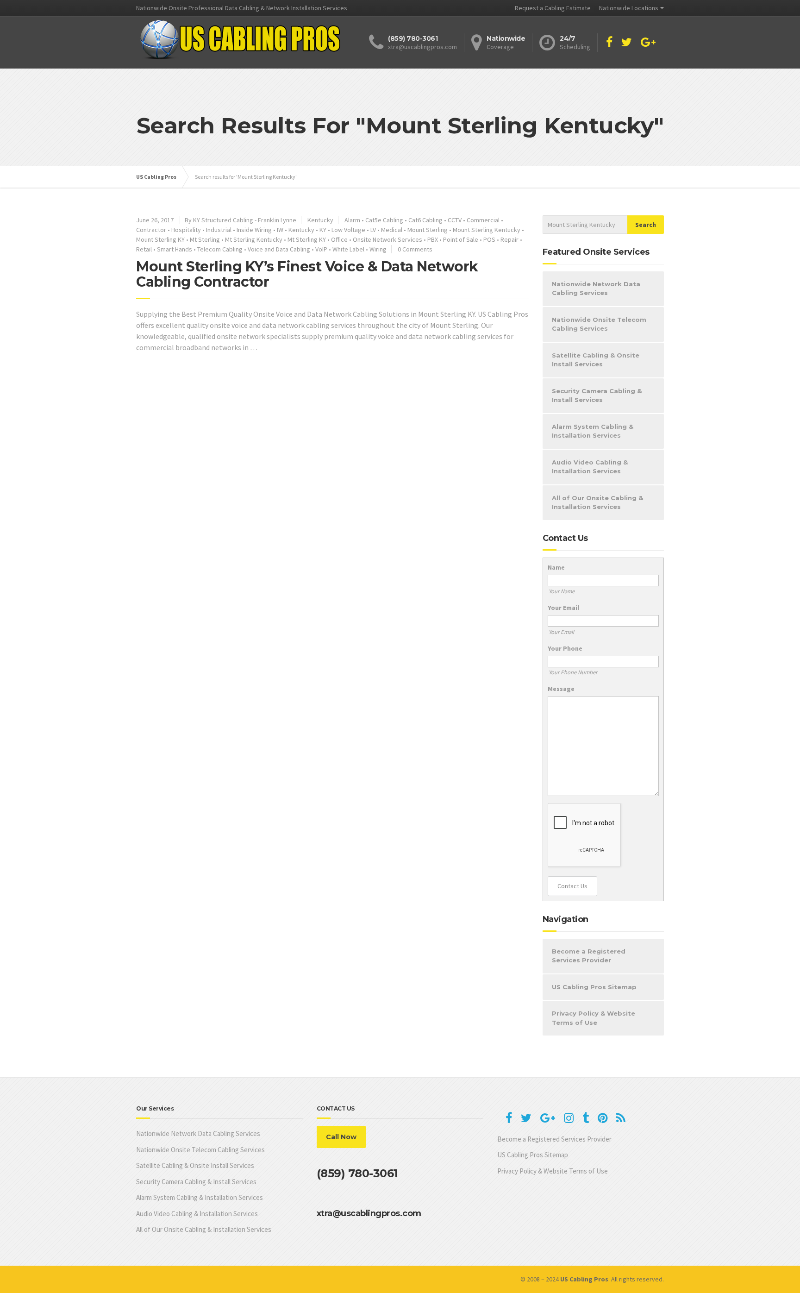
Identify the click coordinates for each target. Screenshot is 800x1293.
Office (339, 239)
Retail (144, 249)
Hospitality (186, 230)
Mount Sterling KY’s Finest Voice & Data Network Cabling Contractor (307, 274)
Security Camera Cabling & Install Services (597, 395)
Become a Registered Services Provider (588, 956)
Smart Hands (174, 249)
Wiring (378, 249)
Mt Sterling (205, 239)
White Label (348, 249)
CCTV (455, 220)
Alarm (352, 220)
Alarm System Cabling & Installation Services (592, 431)
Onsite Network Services (387, 239)
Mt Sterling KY (307, 239)
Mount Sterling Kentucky (486, 230)
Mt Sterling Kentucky (253, 239)
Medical (391, 230)
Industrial (218, 230)
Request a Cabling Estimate (553, 8)
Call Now (341, 1137)
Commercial (483, 220)
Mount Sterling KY (160, 239)
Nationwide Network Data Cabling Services (596, 288)
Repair (509, 239)
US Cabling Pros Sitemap (594, 987)
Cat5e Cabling (384, 220)
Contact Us (572, 886)
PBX (432, 239)
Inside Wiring (254, 230)
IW (280, 230)
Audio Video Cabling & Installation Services (590, 466)
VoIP (321, 249)
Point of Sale (460, 239)
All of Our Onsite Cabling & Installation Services (597, 502)
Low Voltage (348, 230)
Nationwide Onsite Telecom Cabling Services (599, 324)
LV (373, 230)
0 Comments (415, 249)
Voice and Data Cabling (279, 249)
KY (322, 230)
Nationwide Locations (628, 8)
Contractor (151, 230)
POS (489, 239)
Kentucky (320, 220)
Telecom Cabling (220, 249)
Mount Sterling (427, 230)
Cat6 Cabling (425, 220)
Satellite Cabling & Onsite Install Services (595, 359)
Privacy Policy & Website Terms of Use (593, 1018)
